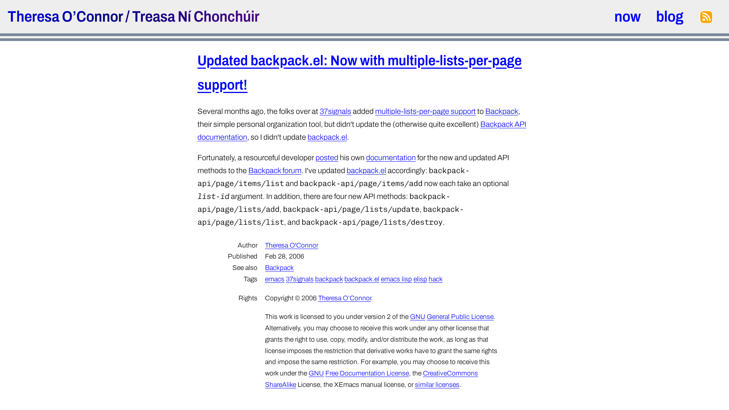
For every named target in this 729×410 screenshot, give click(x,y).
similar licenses (437, 384)
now (627, 16)
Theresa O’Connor (65, 16)
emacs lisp (396, 279)
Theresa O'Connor (291, 245)
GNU (417, 316)
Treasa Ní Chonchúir (195, 16)
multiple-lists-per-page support (425, 111)
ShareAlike (280, 384)
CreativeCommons (450, 373)
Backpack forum (274, 170)
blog (669, 16)
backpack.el (327, 137)
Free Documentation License (367, 373)
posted (327, 157)
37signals (335, 111)
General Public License (460, 316)
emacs (274, 279)
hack (436, 279)
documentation (391, 157)
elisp (420, 279)
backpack (329, 279)
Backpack (501, 111)
